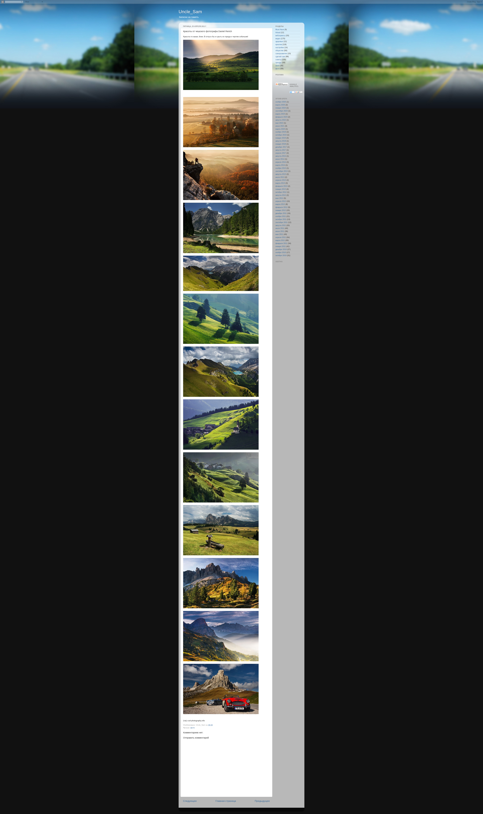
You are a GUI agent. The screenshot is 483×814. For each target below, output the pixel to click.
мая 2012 (279, 198)
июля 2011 (279, 228)
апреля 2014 (280, 162)
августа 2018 (280, 141)
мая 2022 (279, 123)
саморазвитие (281, 53)
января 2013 (280, 189)
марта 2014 (280, 165)
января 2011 (280, 246)
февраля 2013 (281, 186)
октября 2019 (281, 135)
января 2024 (280, 108)
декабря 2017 (281, 147)
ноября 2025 (280, 102)
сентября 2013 (281, 171)
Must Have (279, 29)
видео (277, 39)
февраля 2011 (281, 243)
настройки (279, 47)
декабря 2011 (281, 213)
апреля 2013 (280, 180)
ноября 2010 (280, 252)
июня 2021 (279, 126)
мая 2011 (279, 234)
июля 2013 (279, 177)
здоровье (279, 41)
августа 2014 (280, 156)
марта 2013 (280, 183)
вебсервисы (280, 35)
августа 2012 (280, 195)
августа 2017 (280, 150)
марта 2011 (280, 240)
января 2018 (280, 144)
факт (277, 66)
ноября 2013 (280, 168)
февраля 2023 (281, 117)
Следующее (190, 801)
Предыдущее (262, 801)
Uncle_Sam (190, 11)
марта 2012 (280, 204)
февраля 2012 (281, 207)
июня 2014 (279, 159)
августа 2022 (280, 120)
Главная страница (225, 801)
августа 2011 (280, 225)
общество (279, 50)
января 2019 (280, 138)
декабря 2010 (281, 249)
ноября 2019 (280, 132)
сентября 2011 (281, 222)
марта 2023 (280, 114)
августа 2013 (280, 174)
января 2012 (280, 210)
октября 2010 (281, 255)
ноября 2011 (280, 216)
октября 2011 (280, 219)
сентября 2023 (281, 111)
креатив (278, 44)
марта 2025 (280, 105)
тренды (278, 63)
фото (192, 728)
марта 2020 (280, 129)
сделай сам (280, 56)
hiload (277, 32)
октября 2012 (281, 192)
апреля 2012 (280, 201)
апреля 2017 (280, 153)
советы (278, 60)
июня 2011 (279, 231)
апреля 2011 (280, 237)
